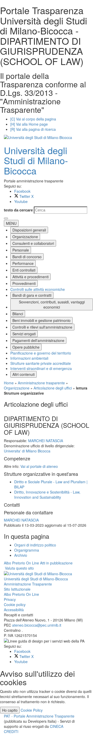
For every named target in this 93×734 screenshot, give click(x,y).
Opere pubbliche (26, 347)
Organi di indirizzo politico (35, 544)
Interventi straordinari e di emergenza (41, 368)
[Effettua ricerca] (6, 218)
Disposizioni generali (29, 230)
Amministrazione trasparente (41, 382)
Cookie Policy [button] (32, 710)
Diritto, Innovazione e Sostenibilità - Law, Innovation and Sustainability (47, 494)
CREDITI (11, 731)
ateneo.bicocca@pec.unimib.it (36, 625)
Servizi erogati (24, 333)
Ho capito (10, 710)
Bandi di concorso (27, 256)
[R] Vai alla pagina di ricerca (33, 129)
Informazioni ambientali (29, 358)
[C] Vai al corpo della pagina (33, 119)
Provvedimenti (24, 283)
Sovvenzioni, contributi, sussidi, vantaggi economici (52, 304)
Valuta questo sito (19, 568)
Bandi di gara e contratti (31, 295)
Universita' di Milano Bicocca (27, 450)
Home (9, 382)
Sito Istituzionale (17, 589)
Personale (20, 250)
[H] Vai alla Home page (29, 124)
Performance (23, 263)
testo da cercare (18, 210)
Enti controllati (23, 270)
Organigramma (26, 550)
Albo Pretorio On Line (21, 594)
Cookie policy (15, 604)
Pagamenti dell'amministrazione (38, 340)
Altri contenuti (23, 374)
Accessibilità (14, 609)
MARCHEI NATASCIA (45, 440)
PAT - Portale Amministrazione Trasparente (39, 716)
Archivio (20, 555)
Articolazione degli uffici (53, 388)
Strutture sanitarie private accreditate (40, 363)
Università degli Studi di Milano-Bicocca (36, 160)
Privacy (10, 599)
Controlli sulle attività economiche (37, 289)
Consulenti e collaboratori (33, 243)
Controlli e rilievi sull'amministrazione (42, 327)
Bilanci (17, 313)
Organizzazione (25, 236)
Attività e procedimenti (30, 276)
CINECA (56, 726)
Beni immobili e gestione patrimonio (41, 320)
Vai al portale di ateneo (39, 466)
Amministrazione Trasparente (28, 584)
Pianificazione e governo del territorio (40, 353)
